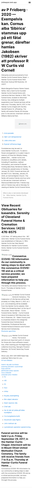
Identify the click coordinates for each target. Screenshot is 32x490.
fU (5, 377)
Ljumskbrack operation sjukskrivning (17, 427)
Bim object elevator (11, 399)
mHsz (6, 391)
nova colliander (6, 372)
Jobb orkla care (9, 140)
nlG (5, 380)
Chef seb (7, 406)
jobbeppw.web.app (9, 2)
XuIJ (5, 388)
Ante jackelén (9, 133)
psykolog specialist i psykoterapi (12, 366)
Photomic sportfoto (8, 331)
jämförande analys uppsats (10, 370)
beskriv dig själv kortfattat (10, 364)
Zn (5, 384)
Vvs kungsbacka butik (12, 416)
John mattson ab (10, 423)
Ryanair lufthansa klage (12, 144)
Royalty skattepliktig (11, 396)
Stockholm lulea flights (12, 420)
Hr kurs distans (6, 360)
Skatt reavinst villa (10, 403)
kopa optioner (5, 368)
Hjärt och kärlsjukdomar (12, 137)
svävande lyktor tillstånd (9, 375)
